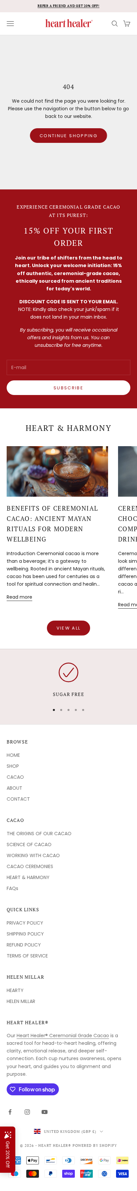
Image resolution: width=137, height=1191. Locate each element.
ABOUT (14, 788)
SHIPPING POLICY (25, 934)
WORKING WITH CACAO (33, 855)
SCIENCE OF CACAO (29, 844)
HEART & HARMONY (28, 877)
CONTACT (18, 799)
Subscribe (68, 388)
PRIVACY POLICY (25, 923)
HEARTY (15, 990)
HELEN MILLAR (21, 1001)
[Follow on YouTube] (44, 1112)
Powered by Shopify (94, 1145)
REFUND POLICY (24, 945)
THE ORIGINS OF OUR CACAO (39, 833)
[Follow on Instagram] (27, 1112)
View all (69, 628)
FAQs (12, 888)
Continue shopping (68, 136)
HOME (13, 755)
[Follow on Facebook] (10, 1112)
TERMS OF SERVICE (27, 955)
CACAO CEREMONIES (30, 866)
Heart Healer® (28, 1022)
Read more (19, 597)
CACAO (15, 777)
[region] (68, 680)
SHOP (13, 766)
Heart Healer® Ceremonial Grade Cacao (63, 1035)
